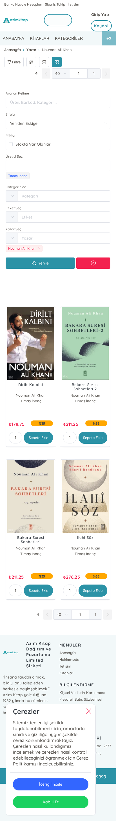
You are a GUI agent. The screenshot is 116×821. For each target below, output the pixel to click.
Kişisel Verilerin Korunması (82, 692)
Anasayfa (67, 652)
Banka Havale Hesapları (23, 4)
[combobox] (58, 165)
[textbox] (58, 165)
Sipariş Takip (55, 4)
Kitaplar (66, 673)
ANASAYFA (13, 38)
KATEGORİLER (69, 38)
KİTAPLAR (39, 38)
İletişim (73, 4)
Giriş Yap (100, 14)
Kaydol (101, 25)
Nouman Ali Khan (31, 395)
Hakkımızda (69, 659)
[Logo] (20, 20)
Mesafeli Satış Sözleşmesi (80, 699)
